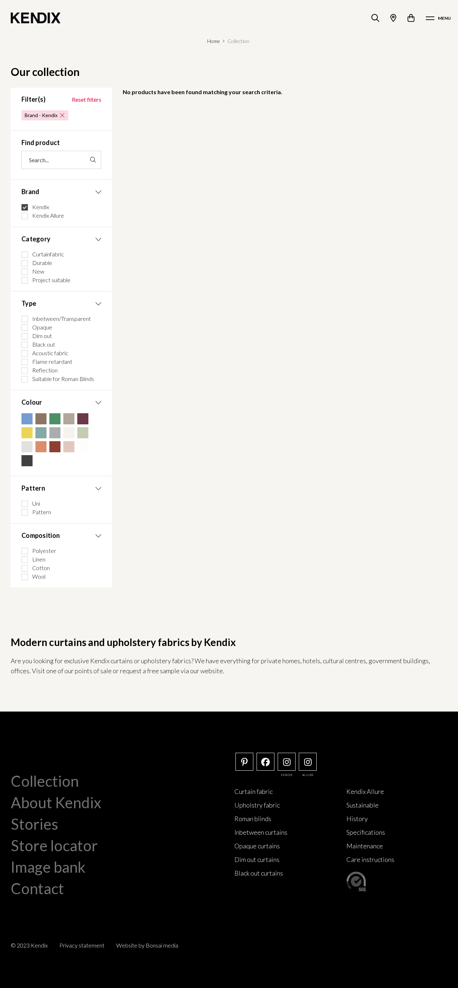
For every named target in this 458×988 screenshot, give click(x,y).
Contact (37, 888)
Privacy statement (81, 945)
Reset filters (86, 99)
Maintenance (364, 846)
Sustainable (362, 805)
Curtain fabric (253, 791)
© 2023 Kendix (29, 945)
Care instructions (370, 859)
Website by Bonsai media (147, 945)
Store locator (54, 845)
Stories (34, 824)
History (357, 819)
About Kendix (56, 802)
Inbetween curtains (260, 832)
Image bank (48, 867)
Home (213, 41)
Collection (45, 781)
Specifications (365, 832)
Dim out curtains (256, 859)
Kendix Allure (365, 791)
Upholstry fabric (257, 805)
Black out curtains (258, 873)
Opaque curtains (257, 846)
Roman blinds (252, 819)
